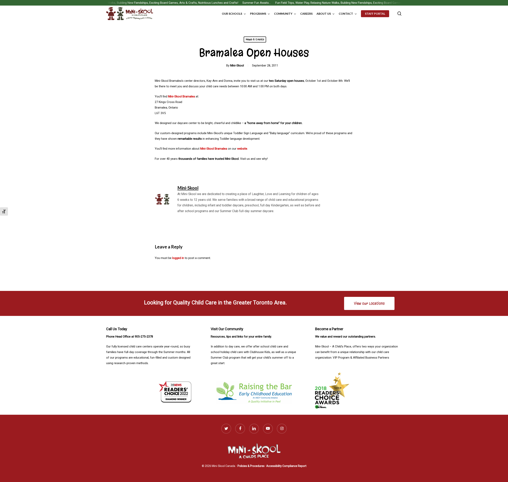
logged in (178, 258)
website (242, 148)
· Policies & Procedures (250, 466)
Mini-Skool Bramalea (181, 96)
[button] (369, 303)
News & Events (255, 39)
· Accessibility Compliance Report (285, 466)
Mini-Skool (237, 65)
